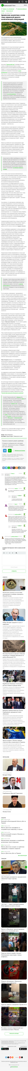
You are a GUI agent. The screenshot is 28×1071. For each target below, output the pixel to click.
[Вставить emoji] (16, 553)
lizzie (16, 504)
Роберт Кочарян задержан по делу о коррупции (13, 623)
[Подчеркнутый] (9, 553)
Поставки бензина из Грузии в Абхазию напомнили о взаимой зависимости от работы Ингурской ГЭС (14, 655)
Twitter (6, 414)
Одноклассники (18, 417)
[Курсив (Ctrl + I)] (6, 553)
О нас (2, 1046)
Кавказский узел (11, 64)
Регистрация (14, 567)
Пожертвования (23, 1046)
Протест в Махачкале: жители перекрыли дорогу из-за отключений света (12, 930)
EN (4, 1)
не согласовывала (11, 94)
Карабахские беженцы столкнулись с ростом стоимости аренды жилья (13, 684)
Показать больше (14, 1033)
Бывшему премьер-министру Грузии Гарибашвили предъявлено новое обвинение (13, 712)
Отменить (14, 571)
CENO (22, 398)
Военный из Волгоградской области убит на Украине (13, 822)
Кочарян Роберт (7, 775)
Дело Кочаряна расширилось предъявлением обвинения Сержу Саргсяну (13, 877)
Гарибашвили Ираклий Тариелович (13, 793)
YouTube (9, 416)
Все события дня (22, 855)
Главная (3, 10)
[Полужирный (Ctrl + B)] (4, 553)
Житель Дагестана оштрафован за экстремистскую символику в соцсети (11, 828)
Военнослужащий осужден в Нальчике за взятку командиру (12, 835)
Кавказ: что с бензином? (8, 8)
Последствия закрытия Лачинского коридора (12, 393)
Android (13, 403)
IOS (16, 403)
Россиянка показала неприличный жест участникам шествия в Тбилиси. (12, 1028)
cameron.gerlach (14, 536)
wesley (16, 488)
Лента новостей (9, 10)
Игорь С (12, 473)
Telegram (19, 397)
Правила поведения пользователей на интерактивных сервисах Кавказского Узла (14, 1062)
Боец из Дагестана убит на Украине (11, 853)
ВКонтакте (10, 417)
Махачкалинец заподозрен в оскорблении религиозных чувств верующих (12, 841)
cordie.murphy (17, 514)
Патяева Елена (7, 811)
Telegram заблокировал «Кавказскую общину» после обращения (11, 982)
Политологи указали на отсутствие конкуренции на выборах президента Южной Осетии (13, 594)
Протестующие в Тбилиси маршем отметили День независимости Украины (14, 741)
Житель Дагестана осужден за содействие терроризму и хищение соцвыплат (12, 847)
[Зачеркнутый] (12, 553)
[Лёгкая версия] (7, 1)
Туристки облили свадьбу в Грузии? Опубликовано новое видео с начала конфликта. (11, 954)
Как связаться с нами (12, 1046)
